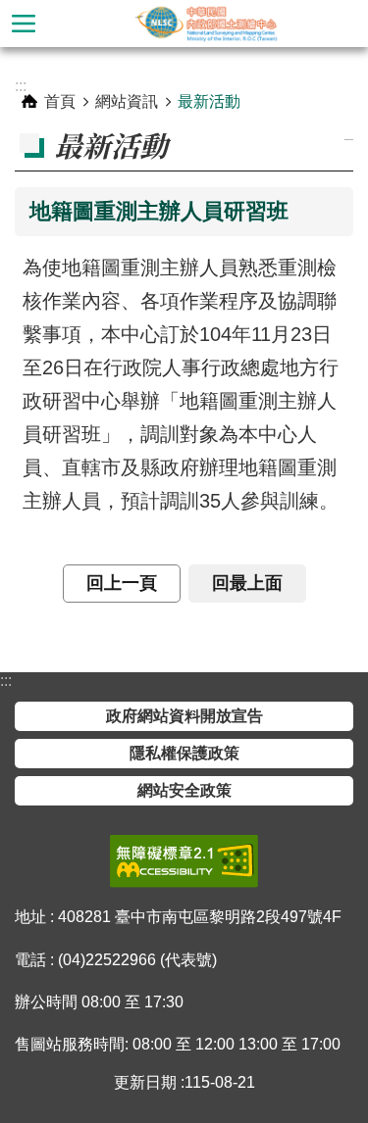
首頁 (60, 101)
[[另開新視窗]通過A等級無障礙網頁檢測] (184, 861)
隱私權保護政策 (184, 753)
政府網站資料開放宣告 (184, 716)
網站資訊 (126, 101)
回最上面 (247, 583)
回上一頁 (121, 583)
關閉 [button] (23, 23)
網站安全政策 (184, 790)
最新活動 (209, 101)
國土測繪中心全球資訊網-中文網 (207, 23)
